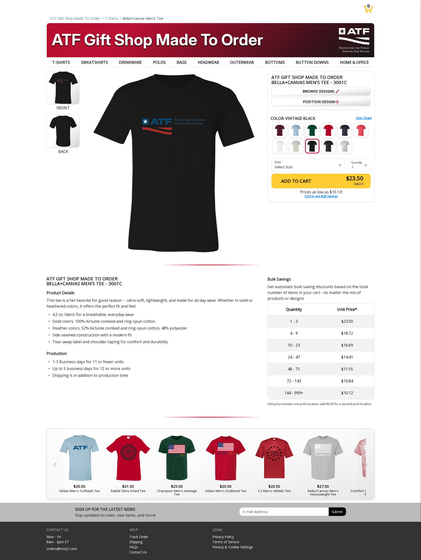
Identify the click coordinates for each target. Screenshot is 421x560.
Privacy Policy (223, 536)
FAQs (133, 547)
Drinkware (130, 62)
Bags (182, 62)
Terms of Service (225, 542)
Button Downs (312, 62)
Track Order (138, 536)
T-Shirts (61, 62)
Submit (337, 511)
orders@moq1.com (62, 548)
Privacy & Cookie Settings (232, 547)
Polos (159, 62)
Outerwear (242, 62)
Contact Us (138, 552)
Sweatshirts (94, 62)
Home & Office (354, 62)
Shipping (136, 542)
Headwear (208, 62)
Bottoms (275, 62)
